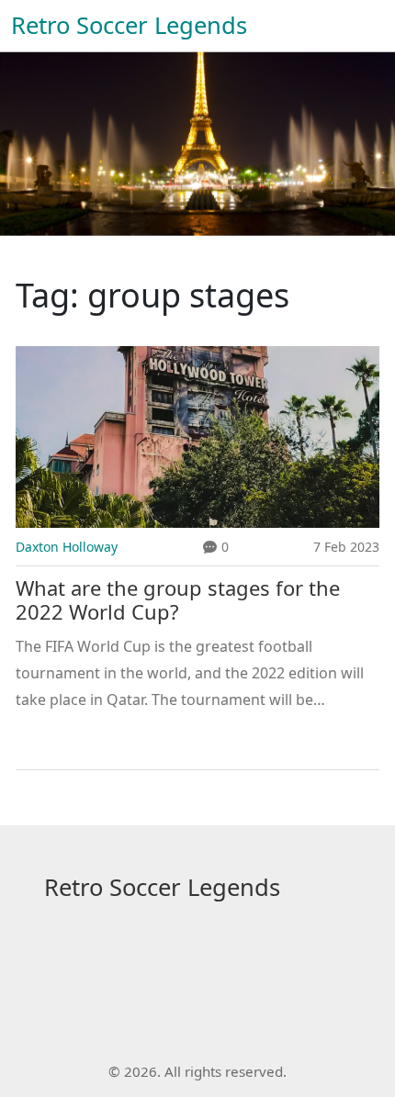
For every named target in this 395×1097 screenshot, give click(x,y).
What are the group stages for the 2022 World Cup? (178, 600)
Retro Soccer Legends (129, 25)
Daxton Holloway (67, 546)
